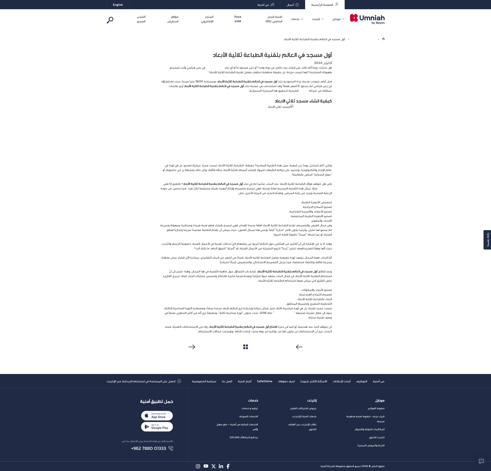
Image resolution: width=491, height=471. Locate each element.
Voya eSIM (237, 18)
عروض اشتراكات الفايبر (303, 408)
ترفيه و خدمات (249, 408)
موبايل (336, 19)
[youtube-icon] (205, 466)
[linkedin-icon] (221, 466)
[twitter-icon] (213, 466)
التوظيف (361, 381)
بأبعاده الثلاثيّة (215, 67)
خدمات (295, 19)
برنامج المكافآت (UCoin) (244, 437)
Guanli (303, 90)
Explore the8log (363, 39)
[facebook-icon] (229, 466)
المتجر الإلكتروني (207, 18)
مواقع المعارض (172, 18)
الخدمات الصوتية (248, 416)
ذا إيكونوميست (284, 312)
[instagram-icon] (198, 466)
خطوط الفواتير (376, 408)
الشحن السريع (141, 18)
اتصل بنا (227, 381)
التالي (191, 354)
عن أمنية (379, 381)
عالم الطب (325, 188)
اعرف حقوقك (286, 381)
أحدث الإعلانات (341, 381)
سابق (300, 354)
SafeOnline (264, 381)
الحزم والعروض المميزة (371, 445)
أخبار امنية (244, 381)
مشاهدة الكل (245, 354)
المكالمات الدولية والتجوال (370, 429)
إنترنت (316, 19)
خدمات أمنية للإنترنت (304, 416)
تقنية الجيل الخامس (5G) (273, 18)
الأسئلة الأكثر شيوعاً (314, 381)
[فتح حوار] (481, 461)
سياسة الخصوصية (204, 381)
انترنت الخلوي (377, 437)
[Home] (383, 39)
